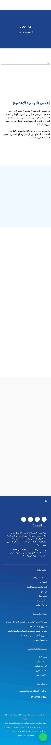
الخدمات (43, 582)
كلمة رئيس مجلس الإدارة (37, 587)
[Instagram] (23, 519)
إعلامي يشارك (41, 661)
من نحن (44, 591)
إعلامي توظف (41, 601)
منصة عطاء (42, 596)
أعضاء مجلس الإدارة (39, 578)
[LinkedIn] (30, 519)
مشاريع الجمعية (40, 640)
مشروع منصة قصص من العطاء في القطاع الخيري (26, 631)
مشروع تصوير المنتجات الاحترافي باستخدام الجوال (26, 622)
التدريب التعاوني (40, 666)
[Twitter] (44, 519)
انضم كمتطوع (41, 605)
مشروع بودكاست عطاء (37, 626)
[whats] (37, 519)
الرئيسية (29, 32)
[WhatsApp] (43, 737)
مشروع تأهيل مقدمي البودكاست (34, 635)
